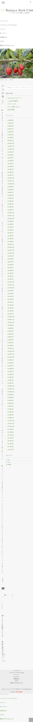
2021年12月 (10, 282)
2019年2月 (10, 380)
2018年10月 (10, 392)
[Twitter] (3, 580)
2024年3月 (10, 204)
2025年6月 (10, 160)
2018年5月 (10, 406)
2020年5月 (10, 337)
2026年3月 (10, 134)
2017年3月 (10, 446)
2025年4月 (10, 166)
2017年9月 (10, 429)
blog (3, 588)
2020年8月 (10, 328)
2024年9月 (10, 186)
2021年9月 (10, 290)
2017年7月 (10, 435)
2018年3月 (10, 412)
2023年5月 (10, 233)
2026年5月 (10, 129)
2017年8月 (10, 432)
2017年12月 (10, 420)
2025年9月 (10, 152)
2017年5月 (10, 441)
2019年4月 (10, 374)
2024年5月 (10, 198)
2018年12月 (10, 386)
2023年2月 (10, 241)
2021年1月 (10, 314)
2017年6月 (10, 438)
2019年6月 (10, 368)
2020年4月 (10, 340)
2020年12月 (10, 316)
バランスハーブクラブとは (8, 25)
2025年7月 (10, 158)
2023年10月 (10, 218)
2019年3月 (10, 377)
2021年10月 (10, 288)
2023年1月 (10, 244)
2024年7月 (10, 192)
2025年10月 (10, 149)
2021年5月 (10, 302)
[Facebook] (3, 578)
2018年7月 (10, 400)
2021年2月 (10, 311)
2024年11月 (10, 181)
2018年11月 (10, 389)
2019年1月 (10, 383)
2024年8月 (10, 189)
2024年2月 (10, 207)
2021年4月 (10, 305)
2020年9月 (10, 325)
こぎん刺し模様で (12, 101)
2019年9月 (10, 360)
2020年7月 (10, 331)
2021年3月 (10, 308)
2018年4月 (10, 409)
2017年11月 (10, 423)
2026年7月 (10, 123)
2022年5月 (10, 267)
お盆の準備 (10, 109)
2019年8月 (10, 363)
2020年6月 (10, 334)
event (8, 462)
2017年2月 (10, 449)
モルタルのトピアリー (14, 98)
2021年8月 (10, 293)
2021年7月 (10, 296)
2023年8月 (10, 224)
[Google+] (3, 582)
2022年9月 (10, 256)
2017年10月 (10, 426)
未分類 (9, 464)
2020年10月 (10, 322)
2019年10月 (10, 357)
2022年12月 (10, 247)
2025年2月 (10, 172)
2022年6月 (10, 264)
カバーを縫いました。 (14, 107)
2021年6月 (10, 299)
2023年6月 (10, 230)
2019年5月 (10, 371)
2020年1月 (10, 348)
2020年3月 (10, 342)
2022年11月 (10, 250)
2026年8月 (10, 120)
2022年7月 (10, 262)
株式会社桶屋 (19, 691)
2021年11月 (10, 285)
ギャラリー (3, 33)
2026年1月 (10, 140)
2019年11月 (10, 354)
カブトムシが (11, 104)
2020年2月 (10, 345)
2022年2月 (10, 276)
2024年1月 (10, 210)
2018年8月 (10, 397)
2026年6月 (10, 126)
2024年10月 (10, 184)
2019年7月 (10, 366)
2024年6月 (10, 195)
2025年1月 (10, 175)
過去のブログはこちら (7, 45)
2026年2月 (10, 137)
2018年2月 (10, 415)
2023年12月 (10, 212)
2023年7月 (10, 227)
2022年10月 (10, 253)
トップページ (4, 21)
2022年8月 (10, 259)
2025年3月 (10, 169)
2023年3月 (10, 238)
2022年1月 (10, 279)
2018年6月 (10, 403)
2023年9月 (10, 221)
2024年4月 (10, 201)
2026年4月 (10, 132)
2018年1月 (10, 418)
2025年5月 (10, 163)
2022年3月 (10, 273)
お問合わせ (3, 37)
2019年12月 (10, 351)
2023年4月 (10, 236)
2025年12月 (10, 143)
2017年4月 (10, 444)
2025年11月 (10, 146)
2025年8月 (10, 155)
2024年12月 (10, 178)
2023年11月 (10, 215)
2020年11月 (10, 319)
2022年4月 (10, 270)
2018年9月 (10, 394)
